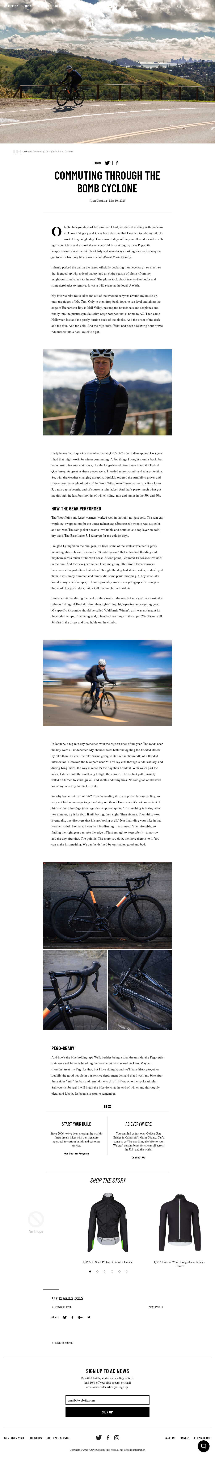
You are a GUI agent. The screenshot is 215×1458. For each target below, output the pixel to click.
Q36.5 (79, 1298)
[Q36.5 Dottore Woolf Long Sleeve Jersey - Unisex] (179, 1222)
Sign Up (107, 1412)
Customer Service (58, 1438)
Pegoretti (66, 1298)
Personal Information (134, 1449)
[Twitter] (107, 163)
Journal (27, 151)
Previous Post (63, 1307)
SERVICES (43, 6)
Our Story (35, 1438)
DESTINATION (63, 6)
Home (17, 151)
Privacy (185, 1438)
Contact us (138, 1157)
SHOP (27, 6)
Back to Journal (64, 1343)
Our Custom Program (76, 1153)
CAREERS (169, 1438)
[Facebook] (117, 163)
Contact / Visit (14, 1438)
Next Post (154, 1307)
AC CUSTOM (11, 6)
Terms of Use (202, 1438)
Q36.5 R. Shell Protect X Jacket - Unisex (107, 1262)
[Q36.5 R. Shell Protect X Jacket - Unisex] (107, 1222)
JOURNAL (83, 6)
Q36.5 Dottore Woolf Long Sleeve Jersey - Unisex (179, 1264)
